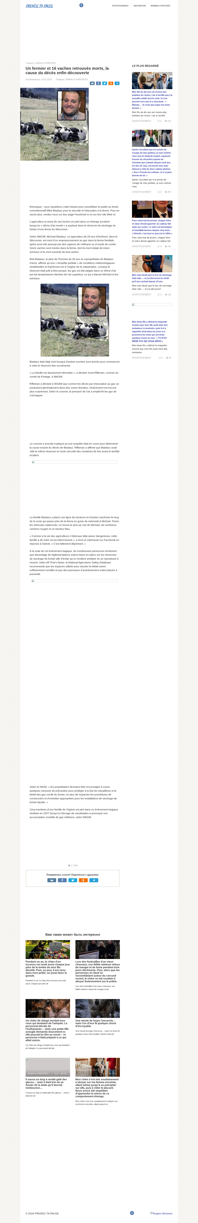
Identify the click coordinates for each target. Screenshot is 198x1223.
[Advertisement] (99, 35)
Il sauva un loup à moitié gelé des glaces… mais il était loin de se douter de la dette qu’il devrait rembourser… (46, 1083)
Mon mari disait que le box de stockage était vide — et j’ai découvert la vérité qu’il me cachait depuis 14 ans (152, 278)
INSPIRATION (139, 6)
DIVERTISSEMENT (120, 6)
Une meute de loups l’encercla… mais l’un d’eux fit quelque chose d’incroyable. (95, 1023)
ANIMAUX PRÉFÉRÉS (160, 6)
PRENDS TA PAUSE (39, 5)
